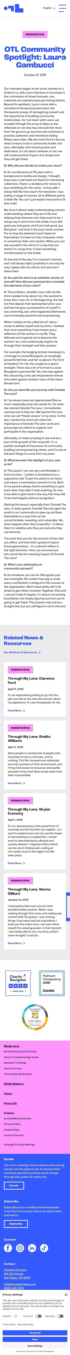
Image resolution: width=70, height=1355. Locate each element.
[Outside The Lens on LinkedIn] (32, 1248)
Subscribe (15, 1224)
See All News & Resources (20, 652)
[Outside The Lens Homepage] (13, 8)
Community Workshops (18, 1074)
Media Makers (14, 1084)
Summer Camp (13, 1069)
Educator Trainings (15, 1063)
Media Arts (11, 1046)
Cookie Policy (12, 1130)
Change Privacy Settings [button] (19, 1144)
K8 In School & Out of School (20, 1052)
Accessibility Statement (17, 1119)
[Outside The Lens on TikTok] (44, 1248)
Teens (8, 1093)
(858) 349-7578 (14, 1288)
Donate (14, 1185)
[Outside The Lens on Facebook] (8, 1248)
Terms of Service (14, 1135)
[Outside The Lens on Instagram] (20, 1248)
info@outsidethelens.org (20, 1284)
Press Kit (10, 1103)
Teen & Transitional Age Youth (21, 1057)
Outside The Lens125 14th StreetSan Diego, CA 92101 (17, 1274)
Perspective (35, 34)
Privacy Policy (12, 1124)
